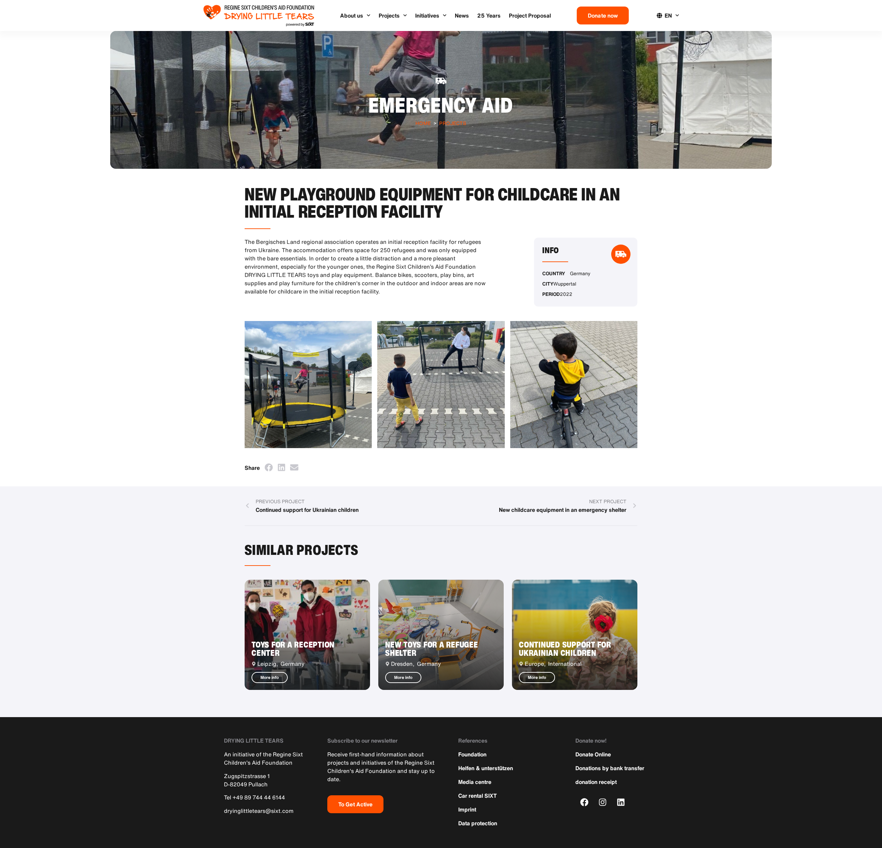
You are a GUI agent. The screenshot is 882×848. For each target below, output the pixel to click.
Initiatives (427, 15)
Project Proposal (530, 15)
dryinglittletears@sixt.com (259, 811)
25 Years (489, 15)
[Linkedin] (621, 802)
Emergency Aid (441, 105)
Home (423, 123)
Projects (389, 15)
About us (351, 15)
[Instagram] (603, 802)
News (462, 15)
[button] (268, 467)
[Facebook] (584, 802)
